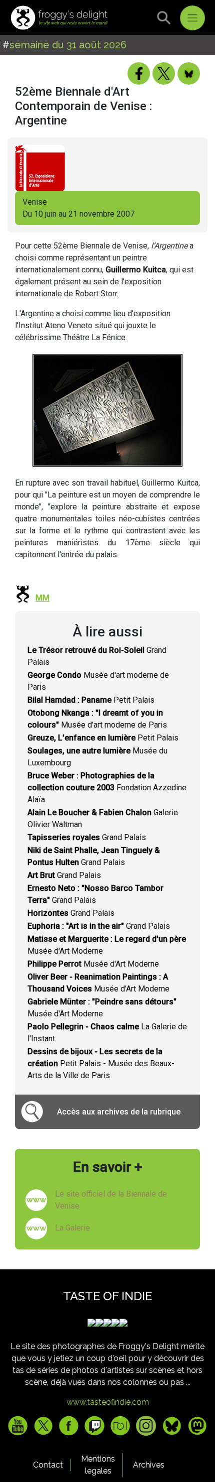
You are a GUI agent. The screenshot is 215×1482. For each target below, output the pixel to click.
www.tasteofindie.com (107, 1402)
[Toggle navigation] (192, 17)
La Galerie (72, 1228)
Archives (148, 1465)
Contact (48, 1465)
